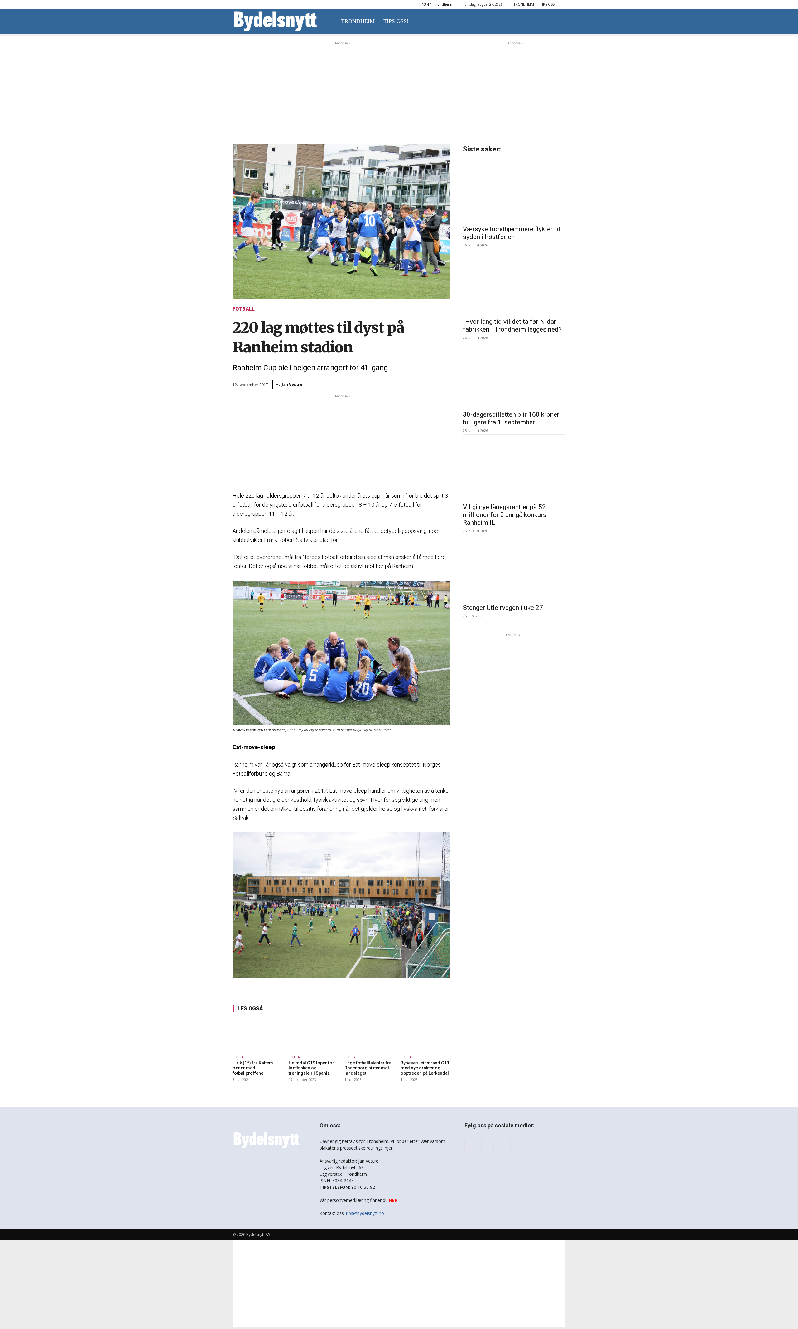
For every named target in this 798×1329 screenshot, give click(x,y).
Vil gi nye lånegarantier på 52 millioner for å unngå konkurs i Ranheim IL (506, 514)
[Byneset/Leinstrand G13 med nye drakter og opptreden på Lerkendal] (425, 1034)
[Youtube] (504, 1146)
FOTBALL (244, 309)
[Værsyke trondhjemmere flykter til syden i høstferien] (514, 190)
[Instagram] (487, 1146)
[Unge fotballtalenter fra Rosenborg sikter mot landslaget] (369, 1034)
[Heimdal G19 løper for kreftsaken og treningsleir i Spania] (314, 1034)
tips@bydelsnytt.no (365, 1213)
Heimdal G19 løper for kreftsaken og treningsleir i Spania (311, 1068)
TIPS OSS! (547, 4)
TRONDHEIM (523, 4)
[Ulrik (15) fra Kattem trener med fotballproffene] (257, 1034)
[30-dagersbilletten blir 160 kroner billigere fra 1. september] (514, 376)
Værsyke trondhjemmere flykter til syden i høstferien (511, 233)
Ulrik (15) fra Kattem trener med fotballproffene (253, 1068)
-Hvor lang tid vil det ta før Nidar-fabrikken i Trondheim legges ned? (512, 325)
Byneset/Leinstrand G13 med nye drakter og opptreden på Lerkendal (425, 1068)
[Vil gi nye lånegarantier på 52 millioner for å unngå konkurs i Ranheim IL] (514, 469)
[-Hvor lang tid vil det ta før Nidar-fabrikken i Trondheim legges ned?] (514, 283)
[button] (557, 22)
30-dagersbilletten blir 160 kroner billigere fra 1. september (511, 418)
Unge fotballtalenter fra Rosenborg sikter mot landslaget (368, 1068)
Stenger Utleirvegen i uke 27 (503, 607)
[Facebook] (470, 1146)
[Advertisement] (341, 85)
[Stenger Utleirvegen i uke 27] (514, 569)
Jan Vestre (292, 384)
